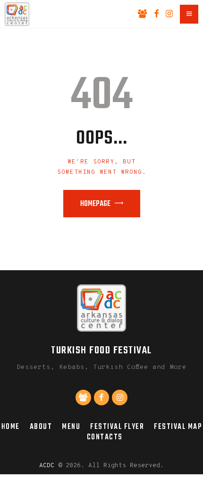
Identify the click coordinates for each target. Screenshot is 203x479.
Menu (71, 427)
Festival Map (178, 427)
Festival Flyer (117, 427)
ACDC (46, 466)
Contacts (105, 437)
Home (10, 427)
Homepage (95, 204)
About (41, 427)
